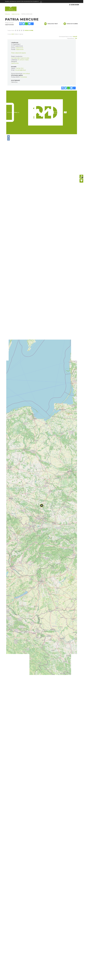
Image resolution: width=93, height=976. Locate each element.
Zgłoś (75, 36)
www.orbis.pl (26, 73)
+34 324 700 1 (20, 68)
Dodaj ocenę (29, 30)
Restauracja (23, 77)
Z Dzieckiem (74, 4)
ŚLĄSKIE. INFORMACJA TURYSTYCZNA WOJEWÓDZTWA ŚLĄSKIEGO (22, 1)
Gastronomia (14, 63)
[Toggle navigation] (41, 2)
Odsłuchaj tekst (52, 23)
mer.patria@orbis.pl (20, 70)
